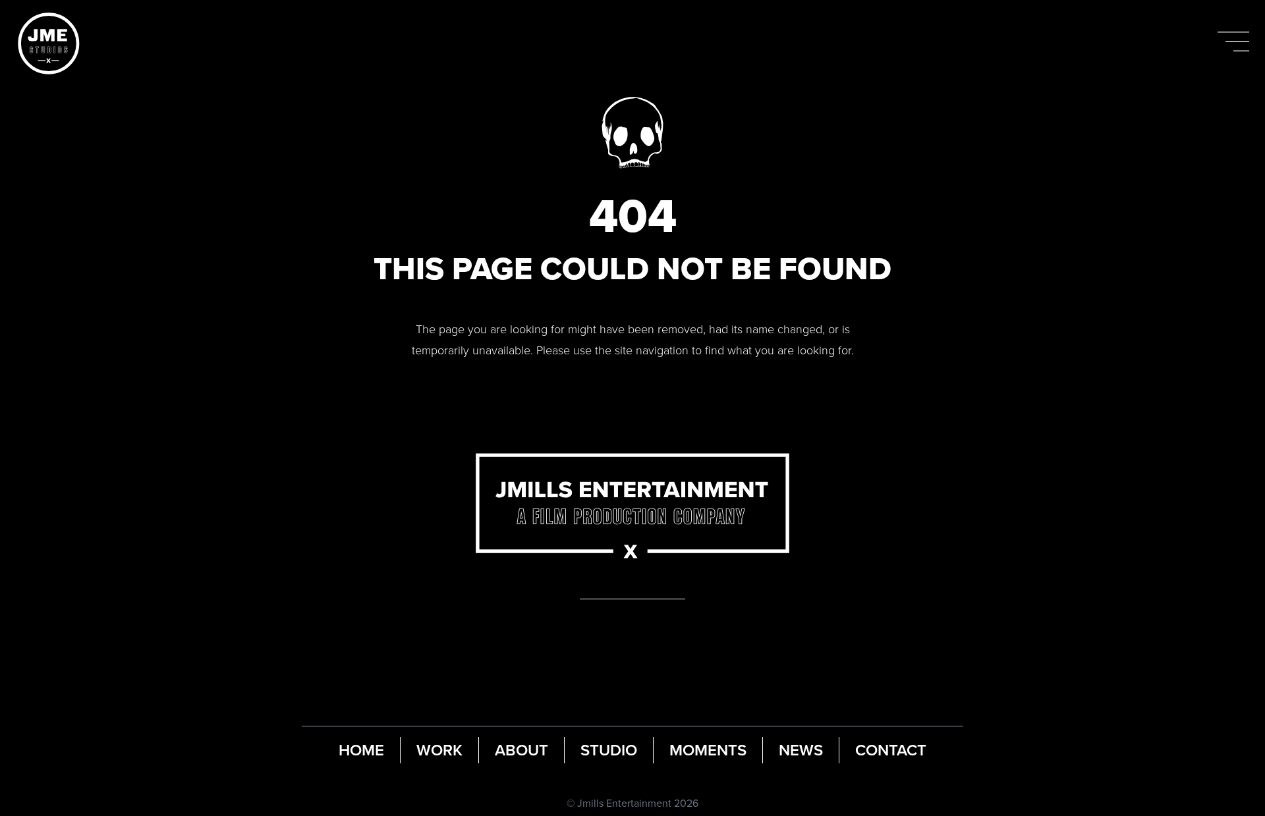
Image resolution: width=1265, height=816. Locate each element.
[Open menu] (1233, 41)
